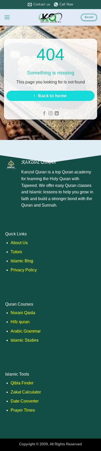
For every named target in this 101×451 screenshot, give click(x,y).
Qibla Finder (22, 383)
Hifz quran (20, 322)
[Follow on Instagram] (50, 113)
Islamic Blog (22, 261)
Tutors (16, 252)
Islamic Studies (25, 340)
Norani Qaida (23, 313)
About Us (19, 243)
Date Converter (25, 401)
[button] (7, 17)
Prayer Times (23, 410)
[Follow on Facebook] (44, 113)
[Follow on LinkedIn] (57, 113)
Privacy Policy (24, 270)
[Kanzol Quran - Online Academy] (50, 17)
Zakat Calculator (26, 392)
